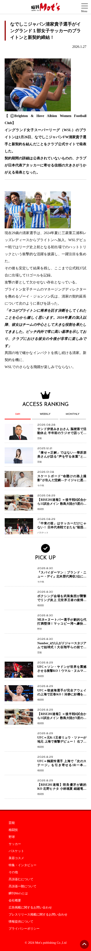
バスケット (16, 851)
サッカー (15, 844)
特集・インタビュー (22, 865)
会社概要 (15, 900)
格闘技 (13, 830)
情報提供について (21, 921)
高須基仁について (21, 879)
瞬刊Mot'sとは (18, 893)
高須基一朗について (22, 886)
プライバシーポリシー (24, 928)
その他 (13, 872)
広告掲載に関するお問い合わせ (30, 907)
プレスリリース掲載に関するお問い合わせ (38, 914)
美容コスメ (16, 858)
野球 (12, 837)
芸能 (12, 822)
